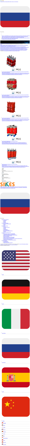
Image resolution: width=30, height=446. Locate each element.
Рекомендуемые (17, 50)
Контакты (17, 1)
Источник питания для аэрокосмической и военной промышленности (12, 238)
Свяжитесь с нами (4, 240)
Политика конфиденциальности (6, 244)
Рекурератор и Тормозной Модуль (8, 230)
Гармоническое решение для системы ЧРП (9, 233)
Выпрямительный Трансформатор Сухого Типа (21, 48)
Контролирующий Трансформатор (5, 47)
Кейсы (9, 1)
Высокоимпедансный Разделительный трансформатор (17, 47)
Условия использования (14, 244)
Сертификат (5, 220)
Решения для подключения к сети (7, 239)
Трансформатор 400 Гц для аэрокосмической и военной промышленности (10, 46)
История (4, 221)
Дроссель (4, 228)
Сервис (13, 1)
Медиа (11, 1)
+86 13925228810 (5, 241)
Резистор (4, 231)
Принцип (4, 222)
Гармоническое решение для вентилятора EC (9, 234)
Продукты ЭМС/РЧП (6, 236)
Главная (1, 1)
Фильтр (4, 226)
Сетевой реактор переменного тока (6, 187)
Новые (11, 50)
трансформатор (8, 43)
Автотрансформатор (23, 46)
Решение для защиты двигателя (7, 235)
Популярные (13, 50)
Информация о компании (5, 219)
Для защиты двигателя (6, 227)
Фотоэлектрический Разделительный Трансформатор (7, 48)
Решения (6, 1)
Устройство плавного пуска (7, 232)
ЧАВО (4, 225)
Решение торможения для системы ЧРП (8, 237)
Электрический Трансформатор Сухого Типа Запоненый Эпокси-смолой (10, 49)
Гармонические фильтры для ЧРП (4, 186)
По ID (9, 50)
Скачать (4, 224)
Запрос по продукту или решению (8, 242)
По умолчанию (6, 50)
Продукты (4, 1)
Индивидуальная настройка (7, 223)
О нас (14, 1)
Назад (1, 44)
